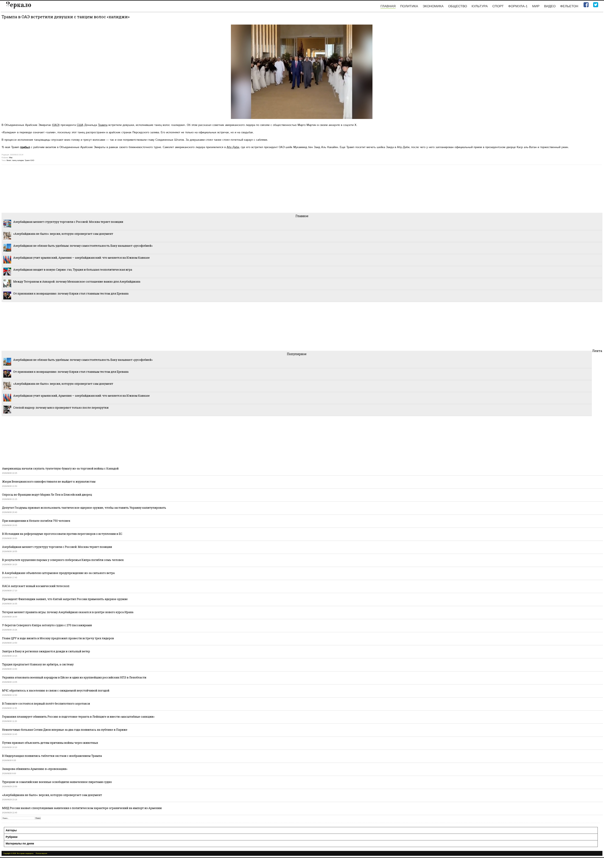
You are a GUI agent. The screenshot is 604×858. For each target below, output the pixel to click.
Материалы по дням (20, 843)
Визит (9, 160)
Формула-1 (518, 6)
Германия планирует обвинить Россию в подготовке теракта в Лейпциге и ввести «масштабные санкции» (78, 716)
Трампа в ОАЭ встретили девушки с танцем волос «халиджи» (66, 16)
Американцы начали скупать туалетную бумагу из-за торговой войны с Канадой (60, 468)
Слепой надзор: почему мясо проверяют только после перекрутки (61, 407)
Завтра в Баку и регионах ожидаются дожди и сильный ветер (46, 651)
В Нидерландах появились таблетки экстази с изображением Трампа (52, 756)
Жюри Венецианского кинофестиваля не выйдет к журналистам (48, 481)
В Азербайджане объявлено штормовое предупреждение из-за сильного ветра (58, 573)
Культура (480, 6)
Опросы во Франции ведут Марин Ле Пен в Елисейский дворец (47, 494)
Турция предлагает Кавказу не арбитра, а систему (38, 664)
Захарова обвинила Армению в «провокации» (34, 769)
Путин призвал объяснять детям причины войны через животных (50, 743)
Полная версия (41, 853)
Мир (536, 6)
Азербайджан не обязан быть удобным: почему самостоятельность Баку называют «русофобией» (83, 246)
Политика (409, 6)
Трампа (102, 125)
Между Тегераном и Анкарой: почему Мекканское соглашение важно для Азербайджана (76, 281)
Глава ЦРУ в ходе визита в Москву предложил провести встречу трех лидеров (58, 638)
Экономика (433, 6)
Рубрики (11, 836)
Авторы (11, 830)
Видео (550, 6)
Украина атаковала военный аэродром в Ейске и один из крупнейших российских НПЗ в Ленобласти (74, 677)
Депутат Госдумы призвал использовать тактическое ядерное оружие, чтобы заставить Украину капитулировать (84, 507)
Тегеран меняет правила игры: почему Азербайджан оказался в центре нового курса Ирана (67, 612)
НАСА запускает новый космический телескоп (35, 586)
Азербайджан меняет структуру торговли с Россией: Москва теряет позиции (68, 222)
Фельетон (569, 6)
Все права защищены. (25, 853)
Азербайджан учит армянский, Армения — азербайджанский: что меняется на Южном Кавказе (81, 257)
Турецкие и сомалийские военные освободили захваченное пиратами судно (57, 782)
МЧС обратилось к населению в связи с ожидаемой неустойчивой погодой (55, 690)
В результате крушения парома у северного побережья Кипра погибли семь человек (63, 560)
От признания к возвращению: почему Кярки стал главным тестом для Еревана (71, 293)
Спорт (498, 6)
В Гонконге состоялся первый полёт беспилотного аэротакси (46, 703)
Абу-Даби (233, 147)
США (80, 125)
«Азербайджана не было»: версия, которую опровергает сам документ (63, 234)
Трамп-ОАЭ (29, 160)
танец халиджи (18, 160)
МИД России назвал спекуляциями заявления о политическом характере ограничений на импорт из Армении (82, 808)
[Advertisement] (96, 188)
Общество (457, 6)
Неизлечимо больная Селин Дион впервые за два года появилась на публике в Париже (64, 729)
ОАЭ (56, 125)
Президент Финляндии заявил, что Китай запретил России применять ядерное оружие (65, 599)
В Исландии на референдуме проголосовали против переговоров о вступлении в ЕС (62, 534)
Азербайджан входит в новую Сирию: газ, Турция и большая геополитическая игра (72, 269)
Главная (388, 6)
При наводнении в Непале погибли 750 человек (36, 521)
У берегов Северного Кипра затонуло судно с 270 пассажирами (47, 625)
